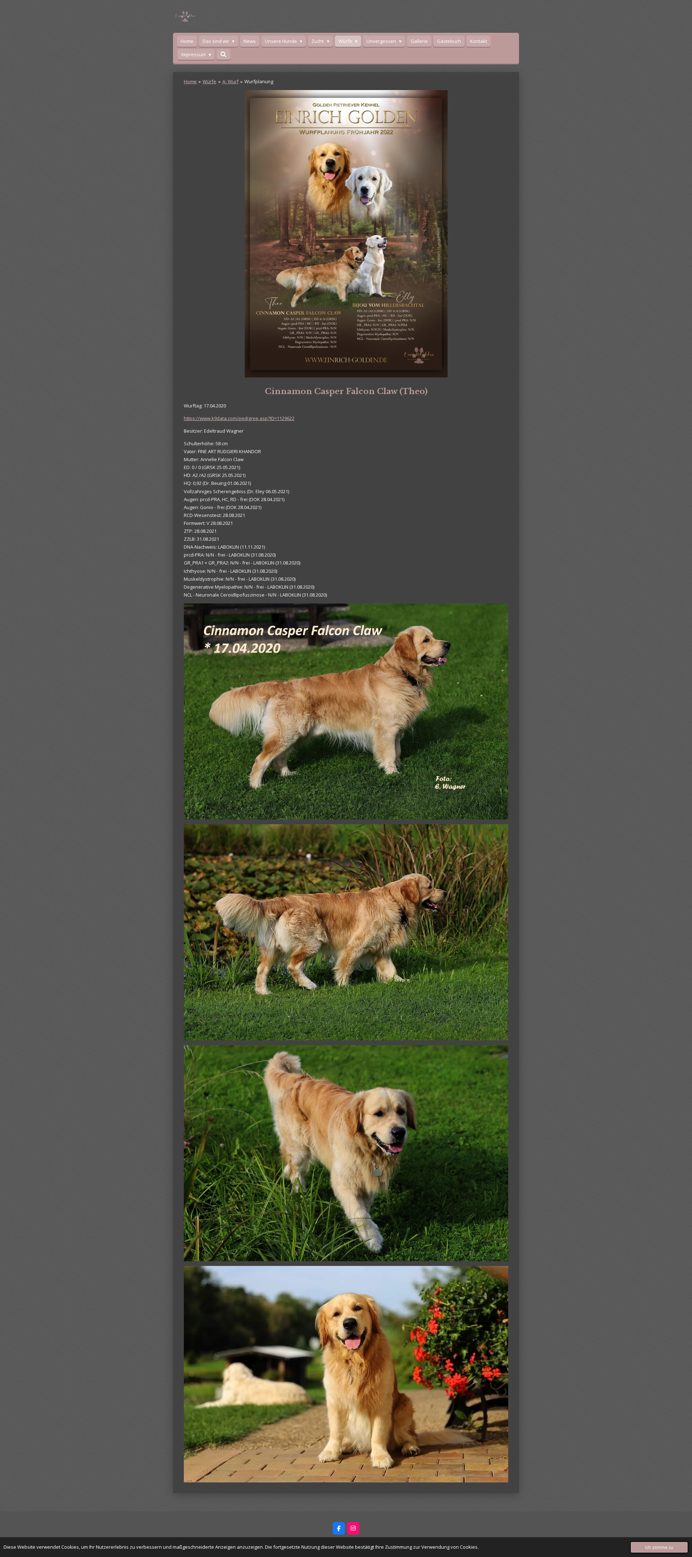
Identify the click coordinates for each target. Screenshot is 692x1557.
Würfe (209, 81)
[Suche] (223, 54)
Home (190, 81)
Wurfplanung (258, 81)
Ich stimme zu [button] (659, 1547)
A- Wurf (230, 81)
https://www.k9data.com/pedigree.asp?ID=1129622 (239, 418)
